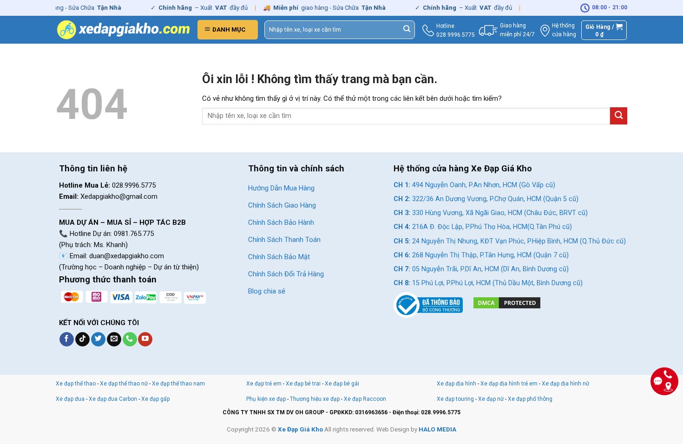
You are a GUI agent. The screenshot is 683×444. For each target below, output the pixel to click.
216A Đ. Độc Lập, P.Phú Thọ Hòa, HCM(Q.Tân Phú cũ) (483, 227)
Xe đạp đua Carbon (113, 399)
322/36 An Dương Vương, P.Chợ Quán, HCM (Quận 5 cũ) (486, 199)
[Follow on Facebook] (66, 339)
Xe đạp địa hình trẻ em (509, 383)
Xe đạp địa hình (457, 383)
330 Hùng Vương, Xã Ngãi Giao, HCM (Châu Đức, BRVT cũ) (491, 213)
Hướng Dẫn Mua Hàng (281, 188)
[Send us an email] (114, 339)
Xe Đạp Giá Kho (300, 429)
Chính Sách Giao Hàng (282, 205)
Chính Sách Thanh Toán (284, 239)
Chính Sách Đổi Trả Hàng (286, 274)
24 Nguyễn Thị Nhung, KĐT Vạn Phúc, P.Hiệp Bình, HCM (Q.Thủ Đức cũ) (510, 241)
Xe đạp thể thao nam (178, 383)
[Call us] (130, 339)
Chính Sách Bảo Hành (281, 222)
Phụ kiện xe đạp (266, 399)
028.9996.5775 (455, 35)
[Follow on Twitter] (98, 339)
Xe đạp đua (70, 399)
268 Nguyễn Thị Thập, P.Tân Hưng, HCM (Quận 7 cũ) (481, 255)
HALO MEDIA (437, 429)
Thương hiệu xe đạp (315, 399)
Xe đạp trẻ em (264, 383)
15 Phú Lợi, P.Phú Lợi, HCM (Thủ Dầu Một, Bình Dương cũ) (488, 283)
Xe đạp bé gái (342, 383)
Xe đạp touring (455, 399)
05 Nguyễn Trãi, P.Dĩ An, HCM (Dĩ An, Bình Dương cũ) (481, 269)
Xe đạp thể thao (76, 383)
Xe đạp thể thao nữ (124, 383)
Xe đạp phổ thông (530, 399)
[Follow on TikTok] (82, 339)
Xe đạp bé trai (303, 383)
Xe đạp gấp (155, 399)
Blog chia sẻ (266, 291)
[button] (227, 29)
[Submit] (407, 29)
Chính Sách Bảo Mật (279, 257)
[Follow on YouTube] (145, 339)
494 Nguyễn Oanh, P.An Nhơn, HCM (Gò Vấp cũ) (474, 185)
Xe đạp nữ (491, 399)
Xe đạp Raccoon (365, 399)
